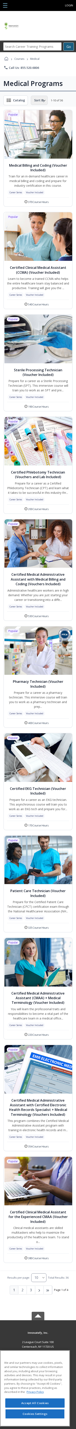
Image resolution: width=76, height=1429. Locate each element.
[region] (35, 1388)
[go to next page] (39, 1290)
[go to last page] (48, 1290)
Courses (19, 59)
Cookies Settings (35, 1414)
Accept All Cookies (35, 1403)
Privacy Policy (35, 1392)
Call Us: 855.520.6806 (21, 67)
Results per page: (18, 1277)
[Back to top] (38, 1336)
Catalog (19, 100)
